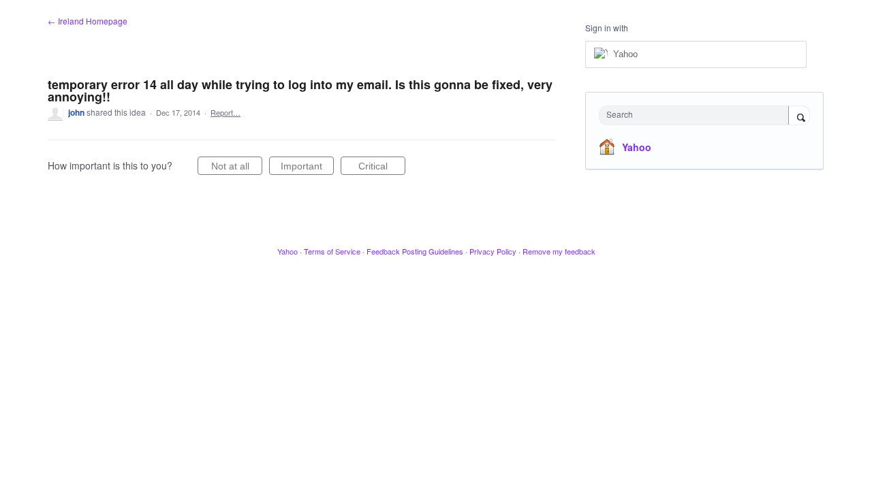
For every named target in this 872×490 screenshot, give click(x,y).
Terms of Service (332, 251)
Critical (381, 168)
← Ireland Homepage (87, 21)
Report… (225, 112)
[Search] (799, 116)
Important (307, 168)
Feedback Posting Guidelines (415, 251)
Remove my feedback (559, 251)
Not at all (236, 168)
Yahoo (636, 147)
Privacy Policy (492, 251)
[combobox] (697, 115)
